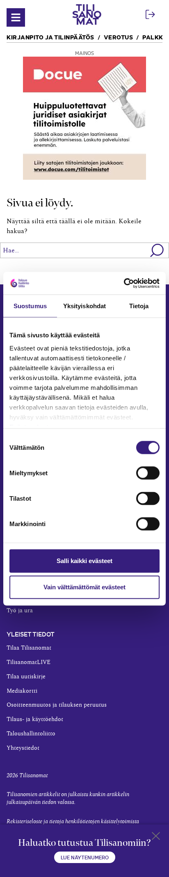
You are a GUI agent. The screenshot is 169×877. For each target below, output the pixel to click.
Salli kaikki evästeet (84, 560)
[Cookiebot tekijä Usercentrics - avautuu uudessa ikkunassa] (124, 283)
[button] (157, 250)
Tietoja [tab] (139, 305)
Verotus (118, 36)
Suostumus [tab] (30, 305)
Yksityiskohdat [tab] (84, 305)
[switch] (148, 473)
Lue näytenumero (85, 857)
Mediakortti (22, 691)
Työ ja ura (20, 611)
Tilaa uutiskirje (26, 677)
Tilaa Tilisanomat (29, 648)
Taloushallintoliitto (31, 734)
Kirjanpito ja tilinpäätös (50, 36)
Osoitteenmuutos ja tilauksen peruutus (57, 705)
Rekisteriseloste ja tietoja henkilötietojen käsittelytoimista (73, 821)
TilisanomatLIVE (28, 662)
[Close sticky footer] (155, 837)
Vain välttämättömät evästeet (84, 587)
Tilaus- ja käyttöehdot (35, 719)
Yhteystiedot (23, 748)
